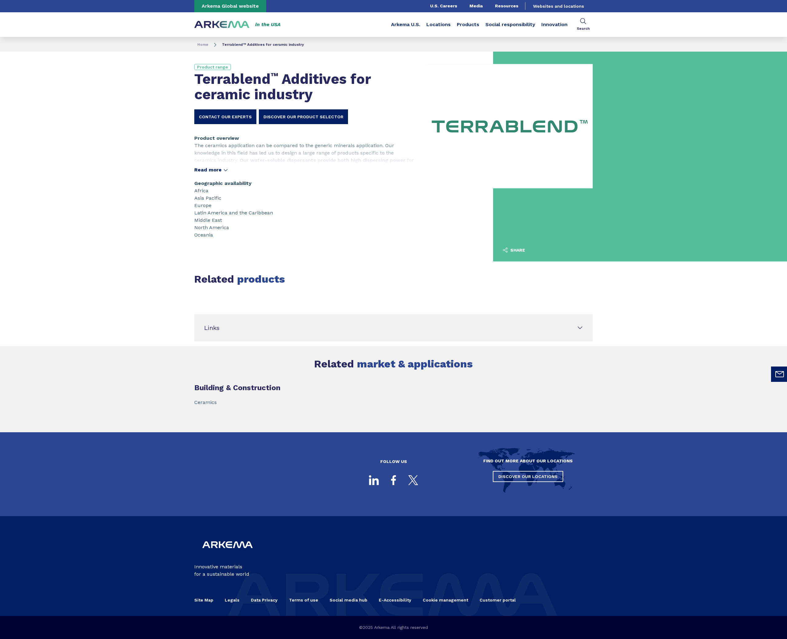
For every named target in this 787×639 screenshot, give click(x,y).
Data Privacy (264, 600)
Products (468, 24)
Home (202, 44)
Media (476, 5)
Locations (438, 24)
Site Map (203, 600)
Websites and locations (558, 6)
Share (517, 250)
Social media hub (348, 600)
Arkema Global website (230, 6)
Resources (506, 5)
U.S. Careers (443, 5)
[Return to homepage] (222, 24)
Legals (232, 600)
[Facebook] (393, 480)
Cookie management (445, 600)
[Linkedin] (374, 480)
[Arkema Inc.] (227, 553)
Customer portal (498, 600)
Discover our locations (528, 476)
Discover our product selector (303, 116)
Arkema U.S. (405, 24)
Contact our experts (225, 116)
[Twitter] (413, 480)
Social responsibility (510, 24)
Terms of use (303, 600)
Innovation (554, 24)
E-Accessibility (395, 600)
